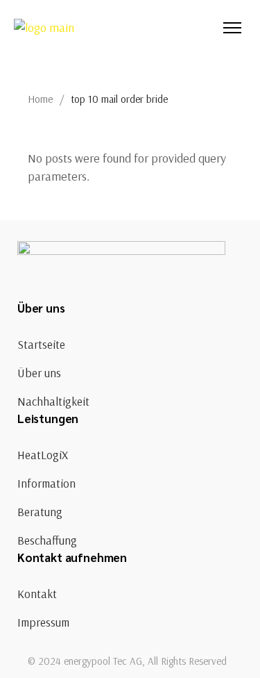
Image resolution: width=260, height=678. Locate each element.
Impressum (43, 622)
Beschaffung (47, 540)
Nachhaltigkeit (53, 401)
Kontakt (37, 593)
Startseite (41, 344)
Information (46, 483)
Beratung (39, 511)
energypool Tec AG (103, 661)
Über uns (39, 372)
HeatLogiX (42, 454)
